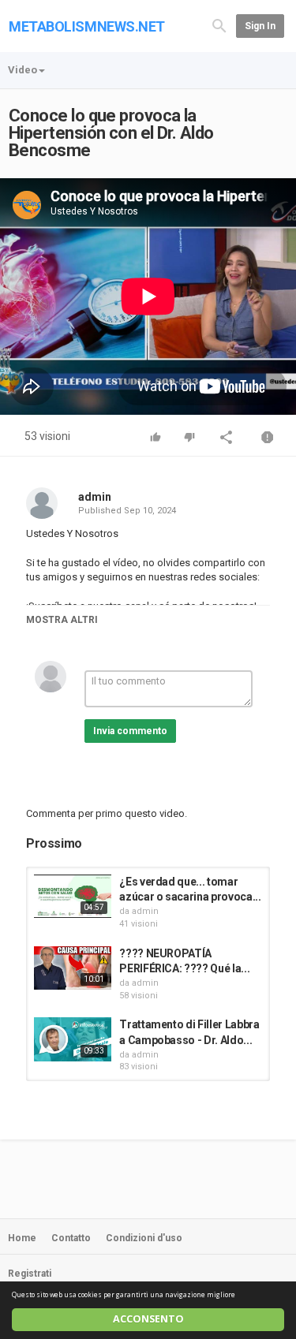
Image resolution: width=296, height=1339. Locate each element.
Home (22, 1238)
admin (94, 496)
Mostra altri (62, 619)
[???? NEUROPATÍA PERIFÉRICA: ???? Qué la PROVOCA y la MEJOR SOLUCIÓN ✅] (72, 968)
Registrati (29, 1273)
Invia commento (130, 731)
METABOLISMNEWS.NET (87, 26)
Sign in (260, 26)
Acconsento (148, 1319)
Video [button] (22, 70)
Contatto (71, 1238)
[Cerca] (219, 25)
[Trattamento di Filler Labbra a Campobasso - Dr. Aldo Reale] (72, 1039)
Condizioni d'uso (144, 1238)
